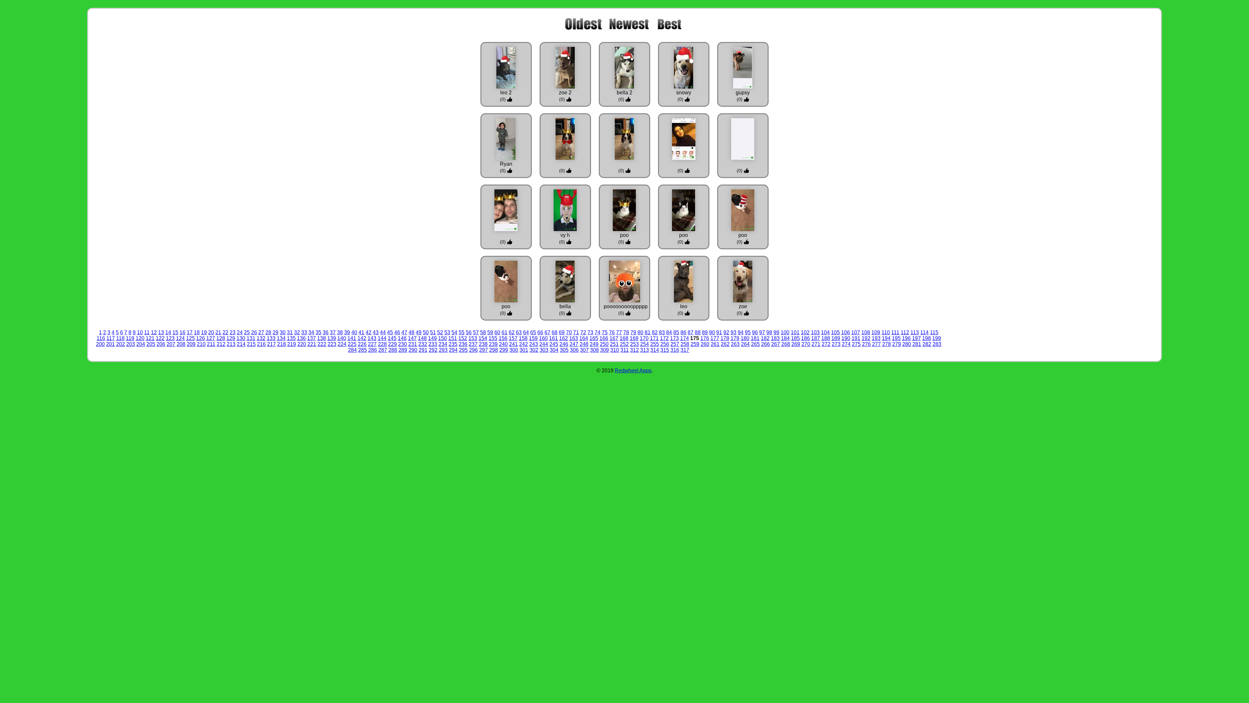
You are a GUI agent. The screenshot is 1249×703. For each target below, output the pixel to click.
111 (895, 332)
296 (473, 350)
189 (835, 338)
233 (432, 344)
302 (534, 350)
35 (318, 332)
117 (110, 338)
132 (261, 338)
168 (624, 338)
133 (271, 338)
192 (866, 338)
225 (352, 344)
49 (419, 332)
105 (835, 332)
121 (150, 338)
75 (605, 332)
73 (590, 332)
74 (597, 332)
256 (664, 344)
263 (735, 344)
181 (755, 338)
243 (533, 344)
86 (683, 332)
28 (268, 332)
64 (526, 332)
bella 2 (624, 92)
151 (452, 338)
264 (745, 344)
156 (503, 338)
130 (240, 338)
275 (856, 344)
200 (100, 344)
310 (614, 350)
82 (655, 332)
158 (523, 338)
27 (261, 332)
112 (905, 332)
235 (453, 344)
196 (906, 338)
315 (664, 350)
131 (251, 338)
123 (170, 338)
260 (705, 344)
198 (926, 338)
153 (472, 338)
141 (351, 338)
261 (715, 344)
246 (563, 344)
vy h (565, 235)
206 (160, 344)
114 (924, 332)
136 (301, 338)
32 (297, 332)
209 (191, 344)
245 (553, 344)
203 (130, 344)
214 (241, 344)
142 (361, 338)
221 (311, 344)
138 (321, 338)
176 (704, 338)
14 (168, 332)
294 (453, 350)
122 (160, 338)
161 (553, 338)
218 (281, 344)
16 (182, 332)
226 (362, 344)
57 (476, 332)
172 (664, 338)
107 (855, 332)
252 (624, 344)
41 (361, 332)
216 (261, 344)
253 (634, 344)
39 (347, 332)
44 (383, 332)
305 (564, 350)
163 (573, 338)
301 (523, 350)
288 (392, 350)
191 (856, 338)
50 (426, 332)
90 (712, 332)
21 (218, 332)
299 (503, 350)
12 (154, 332)
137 (311, 338)
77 (619, 332)
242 (523, 344)
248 (584, 344)
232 (422, 344)
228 (382, 344)
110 (885, 332)
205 (150, 344)
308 (594, 350)
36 (326, 332)
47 (404, 332)
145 (392, 338)
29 (275, 332)
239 (493, 344)
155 (493, 338)
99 (776, 332)
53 (447, 332)
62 (512, 332)
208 (181, 344)
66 (540, 332)
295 (463, 350)
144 (382, 338)
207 (171, 344)
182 (765, 338)
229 (392, 344)
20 (211, 332)
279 (896, 344)
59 (490, 332)
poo (624, 235)
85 (676, 332)
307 (584, 350)
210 (201, 344)
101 (795, 332)
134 (281, 338)
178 (724, 338)
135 (291, 338)
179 (735, 338)
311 (624, 350)
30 (283, 332)
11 (147, 332)
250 (604, 344)
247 (574, 344)
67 (547, 332)
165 (593, 338)
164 (583, 338)
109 (875, 332)
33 (304, 332)
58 (483, 332)
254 (644, 344)
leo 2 (506, 92)
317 (684, 350)
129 (230, 338)
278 (886, 344)
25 (247, 332)
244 (543, 344)
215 (251, 344)
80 (640, 332)
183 (775, 338)
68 (554, 332)
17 (190, 332)
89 (705, 332)
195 (896, 338)
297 (483, 350)
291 (423, 350)
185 (795, 338)
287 (382, 350)
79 (633, 332)
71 (576, 332)
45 (390, 332)
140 (341, 338)
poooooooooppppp (626, 306)
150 (442, 338)
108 (865, 332)
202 (120, 344)
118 (120, 338)
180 (745, 338)
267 (775, 344)
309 (604, 350)
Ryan (506, 164)
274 (846, 344)
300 (513, 350)
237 (473, 344)
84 (669, 332)
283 (937, 344)
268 (785, 344)
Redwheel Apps (633, 370)
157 (513, 338)
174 (684, 338)
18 (197, 332)
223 (332, 344)
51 (433, 332)
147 (412, 338)
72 (583, 332)
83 (662, 332)
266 (765, 344)
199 (936, 338)
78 (626, 332)
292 (433, 350)
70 (569, 332)
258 (684, 344)
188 (825, 338)
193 (876, 338)
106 (845, 332)
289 (402, 350)
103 (815, 332)
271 (816, 344)
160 (543, 338)
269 (795, 344)
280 (906, 344)
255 (654, 344)
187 (815, 338)
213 (231, 344)
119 (130, 338)
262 (725, 344)
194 (886, 338)
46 (397, 332)
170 (644, 338)
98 (769, 332)
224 (342, 344)
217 (271, 344)
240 (503, 344)
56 (469, 332)
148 (422, 338)
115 (934, 332)
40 (354, 332)
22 (225, 332)
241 (513, 344)
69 (562, 332)
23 (232, 332)
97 (762, 332)
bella (565, 306)
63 (519, 332)
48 (411, 332)
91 (719, 332)
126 (200, 338)
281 (916, 344)
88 (698, 332)
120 (140, 338)
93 (733, 332)
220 (301, 344)
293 (443, 350)
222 (321, 344)
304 (554, 350)
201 (110, 344)
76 (612, 332)
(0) (503, 99)
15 (175, 332)
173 (674, 338)
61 (504, 332)
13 (161, 332)
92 (726, 332)
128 (220, 338)
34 (311, 332)
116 (101, 338)
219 (291, 344)
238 (483, 344)
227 (372, 344)
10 (140, 332)
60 (497, 332)
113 (914, 332)
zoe (743, 306)
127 (210, 338)
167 (614, 338)
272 (826, 344)
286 (372, 350)
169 (634, 338)
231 (412, 344)
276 (866, 344)
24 (240, 332)
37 (333, 332)
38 (340, 332)
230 (402, 344)
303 (544, 350)
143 (372, 338)
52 (440, 332)
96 (755, 332)
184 (785, 338)
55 (461, 332)
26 (254, 332)
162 (563, 338)
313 (644, 350)
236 (463, 344)
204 (140, 344)
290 (413, 350)
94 (741, 332)
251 (614, 344)
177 (714, 338)
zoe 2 (565, 92)
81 (648, 332)
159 (533, 338)
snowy (683, 92)
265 (755, 344)
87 (690, 332)
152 (462, 338)
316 (674, 350)
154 (482, 338)
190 (845, 338)
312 (634, 350)
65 (533, 332)
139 (331, 338)
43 (376, 332)
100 (785, 332)
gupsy (743, 92)
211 (211, 344)
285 (362, 350)
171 (654, 338)
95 (748, 332)
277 (876, 344)
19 (204, 332)
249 (594, 344)
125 (190, 338)
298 (493, 350)
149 (432, 338)
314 (654, 350)
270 (805, 344)
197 (916, 338)
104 (825, 332)
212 (221, 344)
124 (180, 338)
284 (352, 350)
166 (603, 338)
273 (836, 344)
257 (674, 344)
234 (442, 344)
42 (368, 332)
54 (454, 332)
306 (574, 350)
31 (290, 332)
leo (683, 306)
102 (805, 332)
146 (402, 338)
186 (805, 338)
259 (695, 344)
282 (926, 344)
